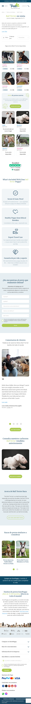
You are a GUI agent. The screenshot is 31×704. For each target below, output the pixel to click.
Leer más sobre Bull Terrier (15, 517)
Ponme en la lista (15, 106)
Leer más (4, 402)
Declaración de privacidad (22, 698)
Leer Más (4, 31)
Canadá (8, 407)
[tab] (10, 424)
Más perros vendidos (15, 476)
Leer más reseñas (15, 429)
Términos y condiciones (8, 698)
